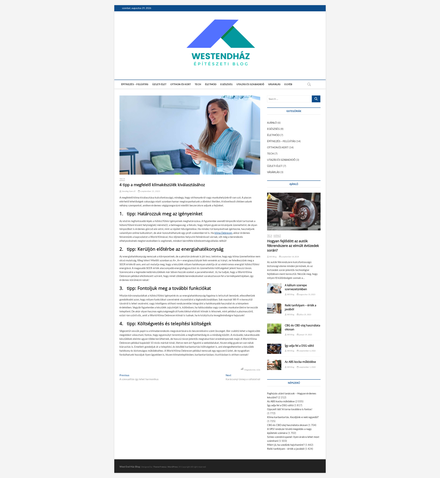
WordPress (173, 466)
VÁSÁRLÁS (274, 84)
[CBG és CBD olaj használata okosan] (274, 328)
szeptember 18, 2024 (290, 256)
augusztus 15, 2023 (307, 294)
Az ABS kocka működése (300, 362)
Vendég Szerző (128, 191)
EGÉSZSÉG (226, 84)
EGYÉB (288, 84)
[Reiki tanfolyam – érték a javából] (274, 308)
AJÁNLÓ (272, 122)
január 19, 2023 (305, 334)
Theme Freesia (159, 466)
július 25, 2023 (305, 314)
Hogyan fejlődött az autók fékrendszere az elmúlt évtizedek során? (293, 246)
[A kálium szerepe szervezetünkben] (274, 288)
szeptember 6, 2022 (307, 351)
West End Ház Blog (129, 466)
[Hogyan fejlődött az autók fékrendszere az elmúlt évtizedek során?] (294, 211)
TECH (198, 84)
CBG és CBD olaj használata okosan (287, 424)
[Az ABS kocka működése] (274, 365)
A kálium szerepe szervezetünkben (296, 287)
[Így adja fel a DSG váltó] (274, 349)
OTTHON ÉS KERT (180, 84)
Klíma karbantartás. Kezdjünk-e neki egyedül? (293, 417)
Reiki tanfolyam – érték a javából (285, 448)
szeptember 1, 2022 (307, 367)
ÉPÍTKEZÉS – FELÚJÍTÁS (134, 84)
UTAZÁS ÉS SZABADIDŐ (250, 84)
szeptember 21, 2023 (150, 191)
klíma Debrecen (223, 232)
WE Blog (273, 256)
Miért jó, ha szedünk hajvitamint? (285, 444)
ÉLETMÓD (210, 84)
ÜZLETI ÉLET (159, 84)
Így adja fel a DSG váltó (299, 346)
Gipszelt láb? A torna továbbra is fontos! (289, 409)
